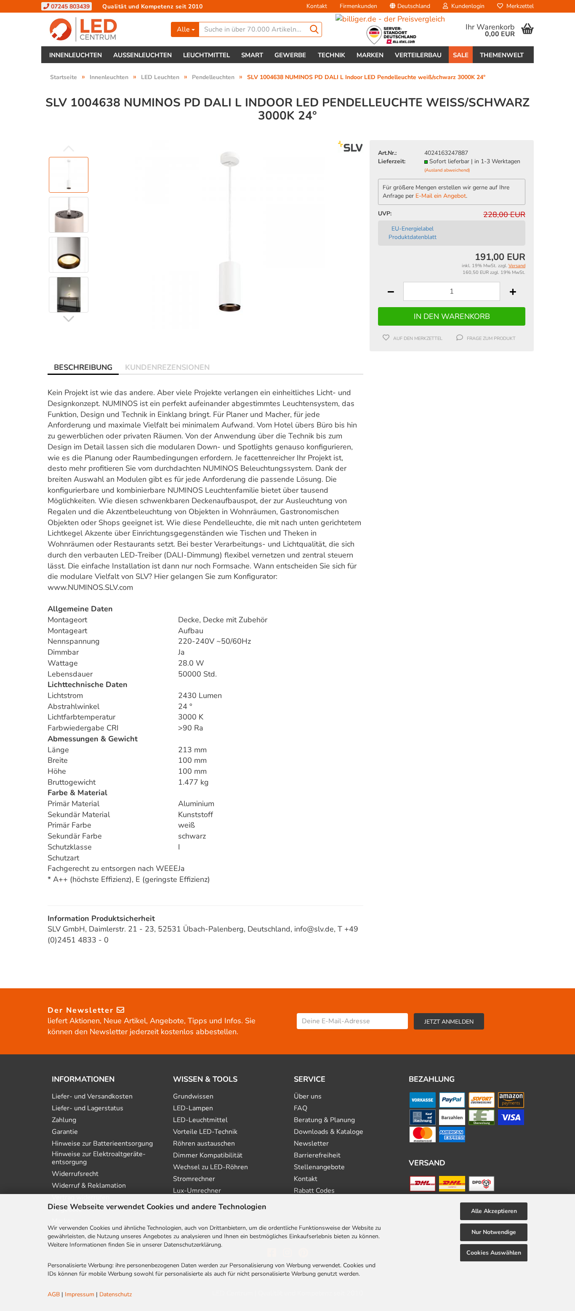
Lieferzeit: (391, 161)
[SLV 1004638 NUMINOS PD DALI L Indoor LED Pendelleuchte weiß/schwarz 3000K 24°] (230, 234)
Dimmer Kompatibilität (207, 1156)
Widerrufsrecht (75, 1174)
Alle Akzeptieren (494, 1211)
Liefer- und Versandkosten (92, 1097)
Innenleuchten (75, 55)
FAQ (300, 1108)
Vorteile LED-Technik (205, 1132)
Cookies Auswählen (493, 1253)
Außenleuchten (142, 55)
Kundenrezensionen (167, 367)
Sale (461, 55)
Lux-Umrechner (197, 1191)
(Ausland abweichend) (447, 170)
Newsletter (311, 1144)
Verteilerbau (418, 55)
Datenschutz (115, 1294)
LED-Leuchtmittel (200, 1120)
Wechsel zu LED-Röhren (210, 1167)
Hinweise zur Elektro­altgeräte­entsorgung (99, 1158)
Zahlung (64, 1120)
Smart (252, 55)
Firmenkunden (358, 6)
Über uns (308, 1097)
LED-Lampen (193, 1108)
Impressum (79, 1294)
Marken (370, 55)
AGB (54, 1294)
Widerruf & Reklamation (89, 1186)
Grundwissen (193, 1097)
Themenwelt (502, 55)
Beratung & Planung (324, 1120)
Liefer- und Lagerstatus (87, 1108)
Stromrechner (194, 1179)
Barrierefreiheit (317, 1156)
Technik (331, 55)
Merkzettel (518, 6)
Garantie (65, 1132)
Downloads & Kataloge (328, 1132)
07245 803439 (69, 7)
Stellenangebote (319, 1167)
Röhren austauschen (204, 1144)
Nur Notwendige (493, 1232)
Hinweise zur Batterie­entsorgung (102, 1144)
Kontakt (316, 6)
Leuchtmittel (206, 55)
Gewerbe (290, 55)
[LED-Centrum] (103, 29)
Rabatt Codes (314, 1191)
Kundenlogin (466, 6)
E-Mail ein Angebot (440, 196)
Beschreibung (83, 367)
